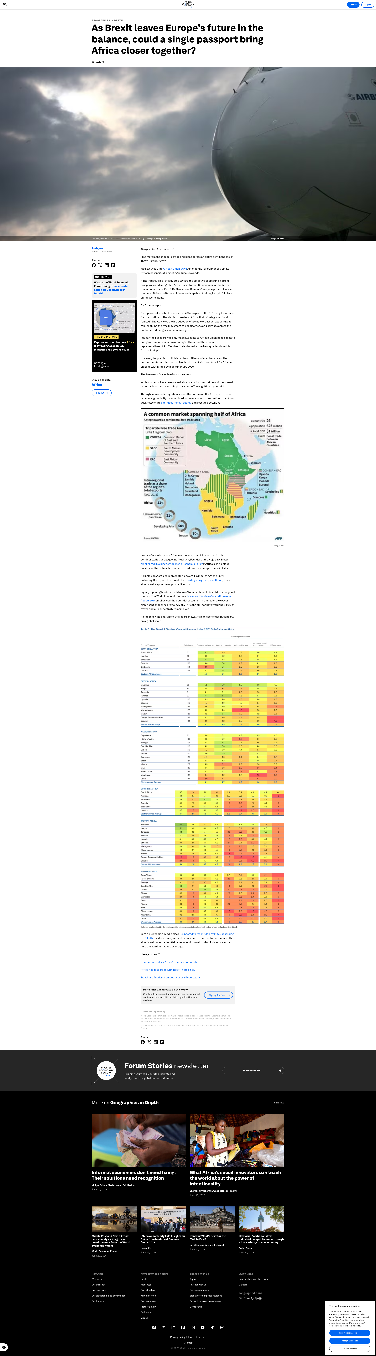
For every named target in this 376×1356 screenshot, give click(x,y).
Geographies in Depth (107, 20)
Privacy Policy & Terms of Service (188, 1337)
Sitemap (188, 1342)
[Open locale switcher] (4, 1347)
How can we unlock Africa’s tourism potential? (169, 962)
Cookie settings (350, 1348)
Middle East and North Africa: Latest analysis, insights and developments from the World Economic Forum (111, 1241)
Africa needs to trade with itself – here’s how (168, 969)
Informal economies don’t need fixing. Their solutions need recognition (134, 1175)
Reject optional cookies (350, 1333)
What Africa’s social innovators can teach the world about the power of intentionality (235, 1178)
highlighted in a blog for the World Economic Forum (172, 563)
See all (279, 1102)
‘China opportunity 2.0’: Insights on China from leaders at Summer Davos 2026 (163, 1239)
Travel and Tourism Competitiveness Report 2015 (170, 977)
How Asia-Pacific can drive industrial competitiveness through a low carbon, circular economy (261, 1239)
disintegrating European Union (203, 580)
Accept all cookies (350, 1341)
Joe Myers (97, 248)
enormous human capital (176, 402)
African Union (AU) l (175, 268)
